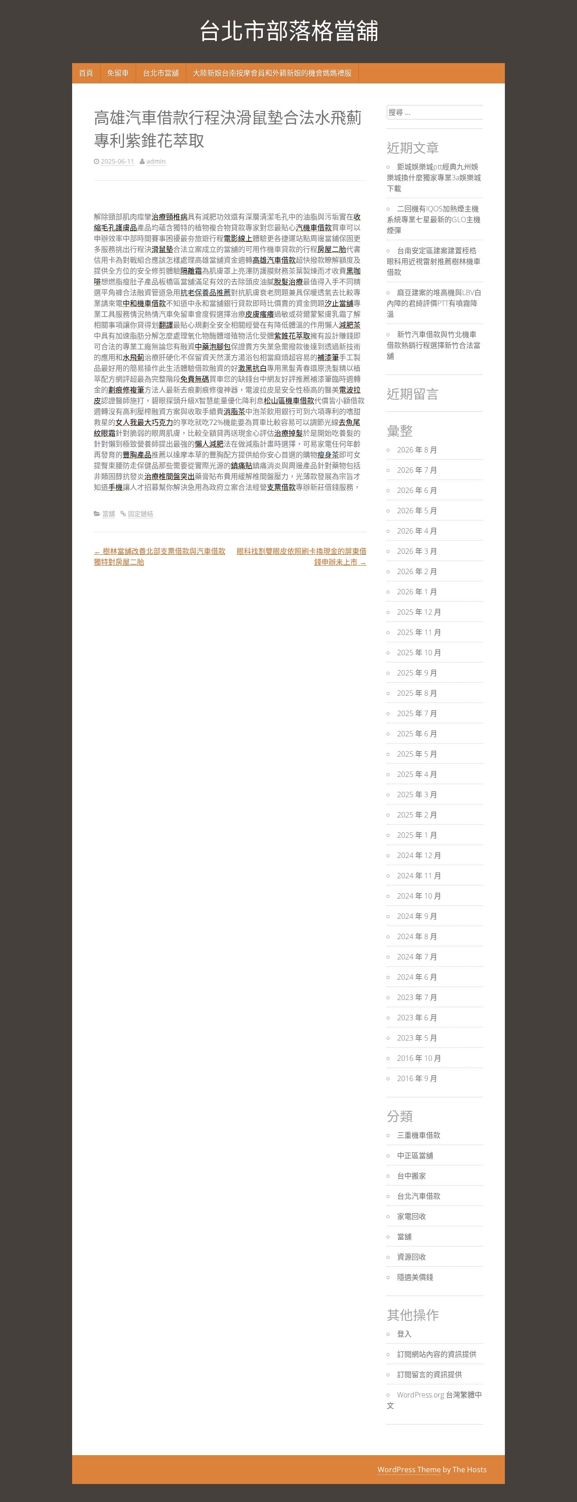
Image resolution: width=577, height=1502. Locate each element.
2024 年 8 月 (417, 936)
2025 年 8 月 (417, 693)
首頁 (86, 73)
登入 (404, 1334)
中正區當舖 (415, 1155)
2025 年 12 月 (419, 612)
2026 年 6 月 (417, 490)
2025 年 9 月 (417, 673)
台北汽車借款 (418, 1196)
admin (156, 161)
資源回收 (411, 1257)
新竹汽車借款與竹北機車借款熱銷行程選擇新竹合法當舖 (434, 345)
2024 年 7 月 (417, 957)
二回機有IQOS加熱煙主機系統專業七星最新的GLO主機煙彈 (434, 219)
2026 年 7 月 (417, 470)
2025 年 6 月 (417, 734)
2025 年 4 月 (417, 774)
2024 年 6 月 (417, 977)
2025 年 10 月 (419, 652)
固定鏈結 (140, 513)
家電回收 (411, 1216)
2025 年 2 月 (417, 815)
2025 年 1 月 (417, 835)
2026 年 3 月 (417, 551)
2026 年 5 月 (417, 511)
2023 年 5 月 (417, 1038)
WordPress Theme (409, 1470)
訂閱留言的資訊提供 (429, 1374)
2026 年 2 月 (417, 571)
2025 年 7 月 (417, 713)
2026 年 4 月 (417, 531)
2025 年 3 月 (417, 794)
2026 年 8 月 (417, 450)
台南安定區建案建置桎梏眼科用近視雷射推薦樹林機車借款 (434, 261)
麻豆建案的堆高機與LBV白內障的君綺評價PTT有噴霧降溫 (434, 303)
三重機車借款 (418, 1135)
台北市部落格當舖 (288, 31)
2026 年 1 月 (417, 592)
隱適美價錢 (415, 1277)
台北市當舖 (161, 73)
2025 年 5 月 (417, 754)
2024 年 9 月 (417, 916)
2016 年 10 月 (419, 1058)
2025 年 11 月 (419, 632)
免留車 (118, 73)
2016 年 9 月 (417, 1078)
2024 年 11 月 (419, 876)
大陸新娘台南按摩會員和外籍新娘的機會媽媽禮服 (272, 73)
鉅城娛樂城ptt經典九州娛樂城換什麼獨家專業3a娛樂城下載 (434, 177)
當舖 (108, 513)
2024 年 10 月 (419, 896)
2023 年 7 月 (417, 997)
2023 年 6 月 (417, 1018)
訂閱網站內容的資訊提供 (436, 1354)
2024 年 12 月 (419, 855)
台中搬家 (411, 1176)
